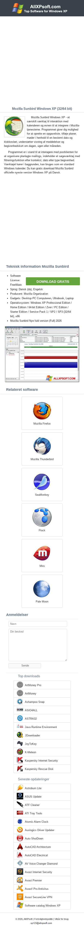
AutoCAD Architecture (38, 846)
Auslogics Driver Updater (39, 830)
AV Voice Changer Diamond (41, 863)
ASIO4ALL (31, 710)
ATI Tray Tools (33, 813)
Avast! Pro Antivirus (37, 888)
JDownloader (32, 735)
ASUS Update (33, 796)
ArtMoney (30, 693)
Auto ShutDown (34, 838)
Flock (42, 530)
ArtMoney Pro (33, 685)
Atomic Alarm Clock (36, 821)
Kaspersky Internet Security (41, 760)
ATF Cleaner (32, 805)
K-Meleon (30, 752)
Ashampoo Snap (34, 701)
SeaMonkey (42, 494)
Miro (42, 565)
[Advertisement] (42, 60)
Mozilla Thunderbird (42, 459)
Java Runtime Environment (41, 727)
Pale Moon (42, 601)
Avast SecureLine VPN (38, 897)
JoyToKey (31, 743)
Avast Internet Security (38, 872)
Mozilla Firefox (42, 423)
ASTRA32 (31, 718)
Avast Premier (33, 880)
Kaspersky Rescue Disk (39, 769)
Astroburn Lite (33, 788)
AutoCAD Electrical (36, 855)
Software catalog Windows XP (43, 905)
